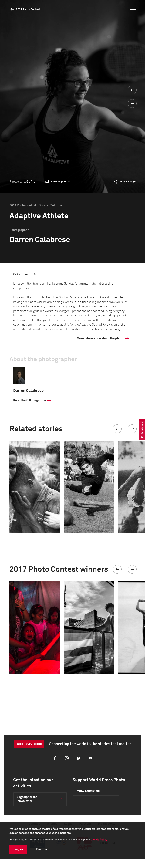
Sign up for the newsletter (27, 799)
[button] (117, 428)
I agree (18, 849)
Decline (41, 849)
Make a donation (88, 790)
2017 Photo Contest (28, 9)
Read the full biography (29, 400)
